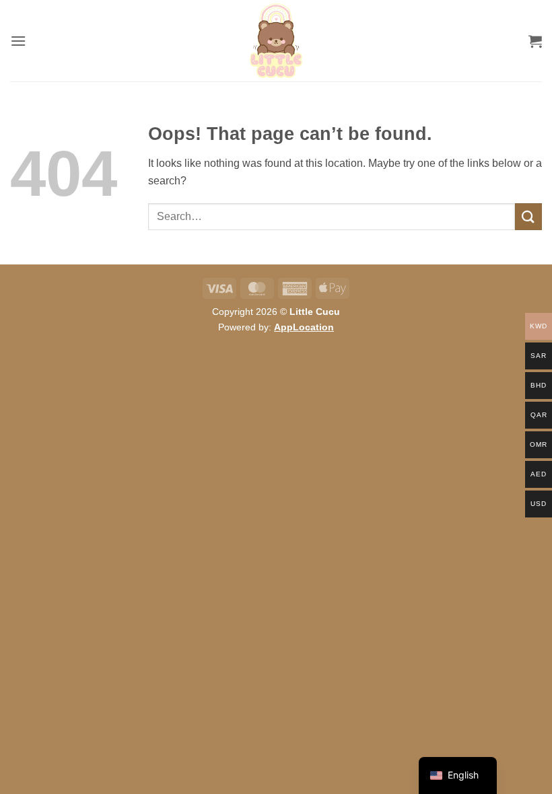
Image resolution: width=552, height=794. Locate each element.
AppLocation (304, 327)
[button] (18, 40)
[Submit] (528, 216)
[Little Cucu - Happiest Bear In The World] (276, 40)
